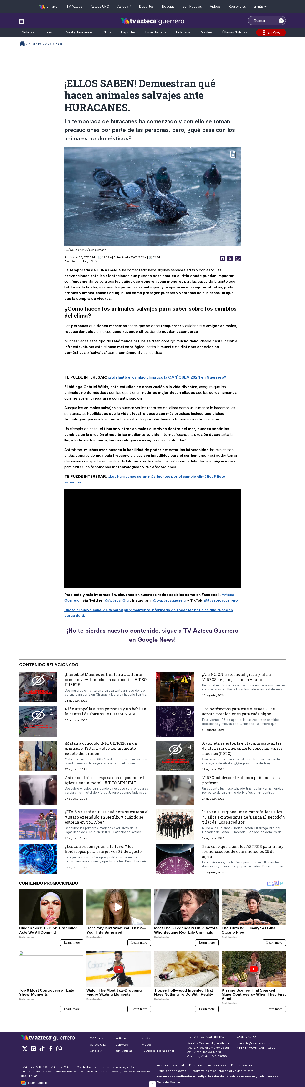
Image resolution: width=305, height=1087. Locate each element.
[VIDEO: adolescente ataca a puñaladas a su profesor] (175, 790)
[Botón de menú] (21, 21)
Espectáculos (155, 32)
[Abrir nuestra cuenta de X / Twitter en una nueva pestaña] (25, 1048)
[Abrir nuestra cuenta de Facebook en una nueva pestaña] (50, 1048)
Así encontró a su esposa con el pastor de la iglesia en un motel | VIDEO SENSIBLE (106, 780)
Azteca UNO (100, 7)
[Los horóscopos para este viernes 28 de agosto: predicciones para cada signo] (175, 721)
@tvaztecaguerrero (169, 600)
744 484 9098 (247, 1047)
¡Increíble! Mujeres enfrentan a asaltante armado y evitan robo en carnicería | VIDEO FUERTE (106, 679)
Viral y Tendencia (79, 32)
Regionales (237, 7)
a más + (260, 7)
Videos (215, 7)
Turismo (50, 32)
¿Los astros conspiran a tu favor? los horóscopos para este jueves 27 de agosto (103, 849)
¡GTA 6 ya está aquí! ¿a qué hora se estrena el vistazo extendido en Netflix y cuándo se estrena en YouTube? (107, 817)
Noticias (168, 7)
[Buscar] (281, 20)
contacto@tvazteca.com (253, 1043)
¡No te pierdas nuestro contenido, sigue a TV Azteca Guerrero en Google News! (152, 635)
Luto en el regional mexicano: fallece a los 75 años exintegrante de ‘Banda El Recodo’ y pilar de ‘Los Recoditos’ (243, 817)
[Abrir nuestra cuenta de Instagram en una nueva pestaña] (33, 1048)
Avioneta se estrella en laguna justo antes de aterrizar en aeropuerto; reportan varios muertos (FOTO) (242, 748)
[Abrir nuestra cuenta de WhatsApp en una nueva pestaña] (59, 1048)
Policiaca (183, 32)
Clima (107, 32)
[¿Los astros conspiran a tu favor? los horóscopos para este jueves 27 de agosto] (38, 859)
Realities (206, 32)
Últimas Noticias (234, 32)
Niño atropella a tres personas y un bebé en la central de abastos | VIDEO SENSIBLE (105, 711)
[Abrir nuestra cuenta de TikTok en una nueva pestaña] (42, 1048)
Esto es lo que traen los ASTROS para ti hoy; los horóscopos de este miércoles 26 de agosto (243, 851)
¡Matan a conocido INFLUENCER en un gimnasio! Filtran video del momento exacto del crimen (101, 748)
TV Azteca (74, 7)
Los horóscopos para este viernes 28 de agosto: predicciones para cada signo (238, 711)
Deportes (146, 7)
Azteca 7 (124, 7)
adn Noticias (192, 7)
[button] (152, 1084)
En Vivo (273, 32)
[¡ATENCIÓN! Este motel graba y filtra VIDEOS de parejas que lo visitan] (175, 687)
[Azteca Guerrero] (152, 21)
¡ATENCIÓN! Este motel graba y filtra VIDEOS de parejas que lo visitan (236, 677)
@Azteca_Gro (117, 600)
